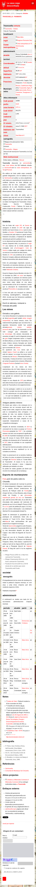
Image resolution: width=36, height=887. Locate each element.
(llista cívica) (31, 54)
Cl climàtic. (8, 126)
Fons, (5, 479)
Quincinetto (22, 90)
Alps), (7, 521)
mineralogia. (8, 334)
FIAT (20, 431)
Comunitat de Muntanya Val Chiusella (17, 770)
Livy (18, 350)
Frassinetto (22, 88)
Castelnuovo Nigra (26, 85)
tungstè (29, 318)
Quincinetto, (12, 526)
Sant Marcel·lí (20, 135)
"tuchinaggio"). (19, 248)
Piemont (13, 459)
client (5, 136)
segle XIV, (18, 225)
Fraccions (7, 82)
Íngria (28, 88)
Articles (25, 13)
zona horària (8, 107)
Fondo (13, 206)
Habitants (7, 74)
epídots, (29, 327)
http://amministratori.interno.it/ (15, 737)
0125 (17, 104)
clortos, (19, 327)
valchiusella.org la (16, 811)
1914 (28, 426)
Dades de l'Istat (12, 701)
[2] (29, 122)
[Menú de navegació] (33, 3)
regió (5, 41)
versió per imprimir (8, 823)
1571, (22, 380)
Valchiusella (9, 768)
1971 (6, 442)
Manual (21, 160)
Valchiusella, (8, 167)
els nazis (20, 275)
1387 (20, 227)
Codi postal (8, 101)
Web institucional (10, 157)
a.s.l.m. (22, 67)
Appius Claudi (12, 352)
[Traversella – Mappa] (10, 149)
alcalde (6, 55)
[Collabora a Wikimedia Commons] (16, 779)
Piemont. (9, 170)
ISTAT (20, 730)
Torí (17, 48)
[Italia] (18, 37)
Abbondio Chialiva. (12, 269)
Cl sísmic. (7, 123)
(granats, (9, 327)
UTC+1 (18, 107)
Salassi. (18, 347)
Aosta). (26, 363)
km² (21, 70)
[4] (16, 590)
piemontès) (26, 163)
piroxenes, (6, 329)
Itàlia (21, 37)
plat (5, 120)
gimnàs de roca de (17, 497)
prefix (5, 104)
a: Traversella (21, 784)
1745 (11, 255)
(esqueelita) (6, 320)
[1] (18, 73)
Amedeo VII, (13, 232)
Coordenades (9, 63)
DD (25, 126)
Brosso (18, 85)
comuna (16, 26)
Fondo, (25, 83)
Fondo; (26, 491)
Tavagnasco (26, 92)
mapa (23, 64)
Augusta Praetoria (9, 363)
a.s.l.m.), (6, 506)
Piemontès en (13, 289)
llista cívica (25, 640)
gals (6, 338)
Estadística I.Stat (12, 730)
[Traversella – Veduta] (10, 29)
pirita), (24, 318)
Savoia (27, 225)
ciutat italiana (10, 165)
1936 (5, 435)
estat (5, 37)
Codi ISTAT (8, 111)
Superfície (7, 71)
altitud (6, 68)
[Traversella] (7, 144)
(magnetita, (11, 318)
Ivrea (21, 230)
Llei (13, 715)
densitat (6, 77)
